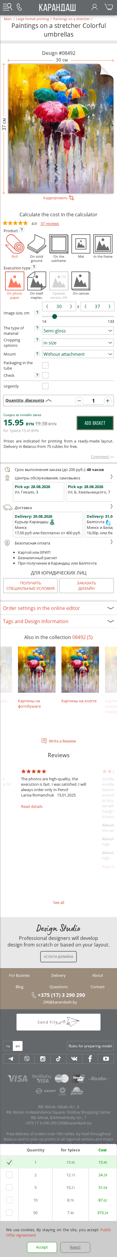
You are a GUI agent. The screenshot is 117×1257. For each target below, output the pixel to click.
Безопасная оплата (32, 543)
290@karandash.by (60, 1002)
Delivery (58, 975)
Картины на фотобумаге (29, 703)
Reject (75, 1247)
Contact (98, 986)
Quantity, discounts (24, 400)
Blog (19, 986)
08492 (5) (82, 637)
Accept (42, 1247)
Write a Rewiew (62, 741)
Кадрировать (56, 197)
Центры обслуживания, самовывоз (47, 478)
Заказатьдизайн (86, 585)
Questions (59, 986)
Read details (32, 806)
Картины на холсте (79, 700)
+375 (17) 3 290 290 (61, 994)
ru (8, 1045)
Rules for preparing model (90, 1045)
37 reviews (49, 223)
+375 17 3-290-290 (41, 1123)
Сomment (100, 456)
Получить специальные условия (30, 585)
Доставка (23, 507)
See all (58, 902)
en (18, 1045)
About (97, 975)
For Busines (19, 975)
